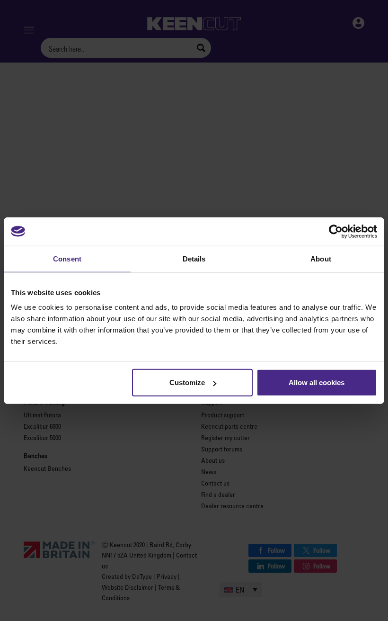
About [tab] (320, 258)
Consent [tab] (67, 258)
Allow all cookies (316, 382)
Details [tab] (194, 258)
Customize (187, 382)
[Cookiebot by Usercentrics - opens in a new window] (335, 231)
